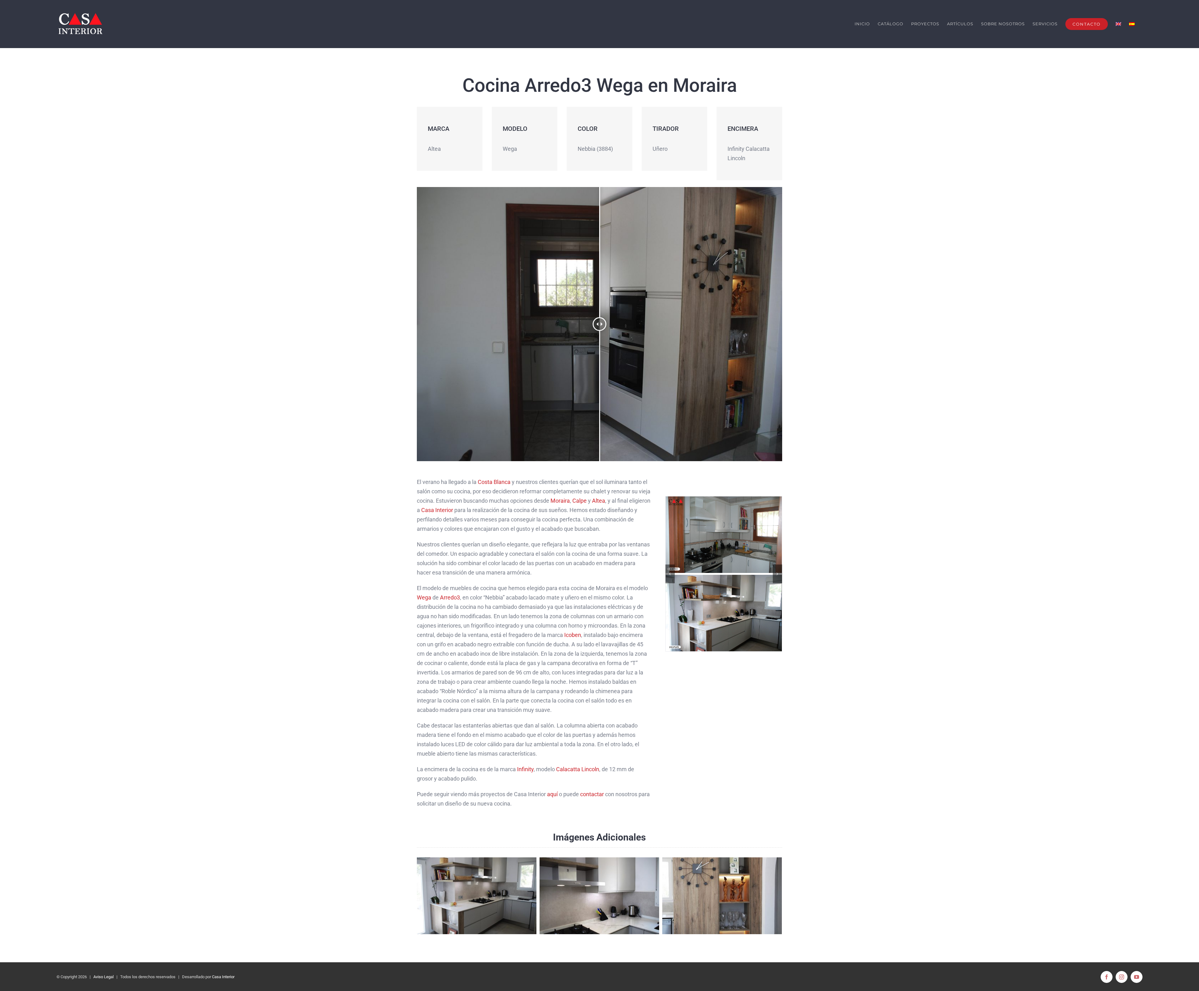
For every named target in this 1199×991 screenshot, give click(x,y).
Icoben (572, 635)
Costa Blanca (494, 482)
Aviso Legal (103, 976)
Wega (424, 597)
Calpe (579, 500)
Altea (598, 500)
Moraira (560, 500)
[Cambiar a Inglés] (1118, 24)
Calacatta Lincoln (577, 769)
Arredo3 (450, 597)
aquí (552, 794)
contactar (592, 794)
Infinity (525, 769)
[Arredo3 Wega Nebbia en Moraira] (724, 573)
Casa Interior (437, 510)
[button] (670, 574)
